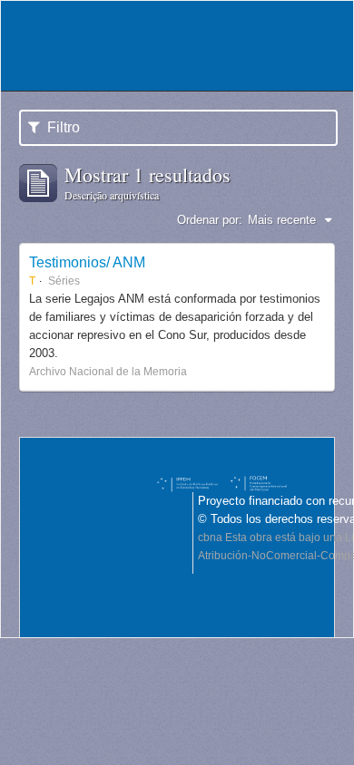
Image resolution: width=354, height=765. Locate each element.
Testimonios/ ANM (87, 262)
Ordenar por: (209, 220)
